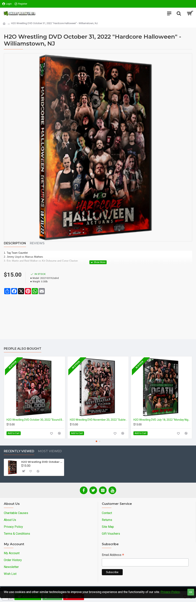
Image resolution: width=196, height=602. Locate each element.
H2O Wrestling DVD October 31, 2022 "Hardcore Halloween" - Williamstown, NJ (42, 461)
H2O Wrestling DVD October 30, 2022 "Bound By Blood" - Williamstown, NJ (35, 419)
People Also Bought (22, 348)
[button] (96, 441)
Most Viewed (50, 451)
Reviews (37, 243)
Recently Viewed (19, 451)
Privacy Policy (170, 592)
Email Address (113, 555)
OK (190, 592)
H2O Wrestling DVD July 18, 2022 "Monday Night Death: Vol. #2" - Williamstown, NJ (162, 419)
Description (15, 243)
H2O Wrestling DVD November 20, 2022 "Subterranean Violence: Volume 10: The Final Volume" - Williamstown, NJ (98, 419)
